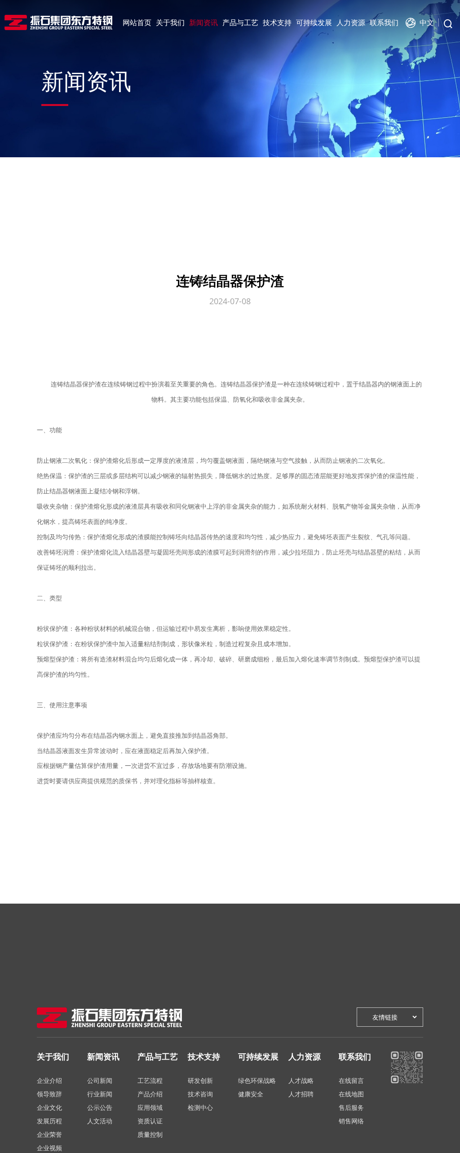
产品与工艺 (240, 22)
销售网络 (351, 1121)
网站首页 (137, 22)
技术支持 (277, 22)
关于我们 (170, 22)
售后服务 (351, 1107)
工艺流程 (150, 1080)
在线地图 (351, 1094)
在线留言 (351, 1080)
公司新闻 (99, 1080)
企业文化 (49, 1107)
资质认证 (150, 1121)
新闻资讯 (203, 22)
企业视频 (49, 1148)
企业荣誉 (49, 1134)
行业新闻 (99, 1094)
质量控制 (150, 1134)
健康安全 (250, 1094)
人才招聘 (301, 1094)
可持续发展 (314, 22)
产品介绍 (150, 1094)
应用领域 (150, 1107)
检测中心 (200, 1107)
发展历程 (49, 1121)
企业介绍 (49, 1080)
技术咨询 (200, 1094)
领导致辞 (49, 1094)
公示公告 (99, 1107)
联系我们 (384, 22)
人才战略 (301, 1080)
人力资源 (350, 22)
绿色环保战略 (257, 1080)
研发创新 (200, 1080)
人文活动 (99, 1121)
